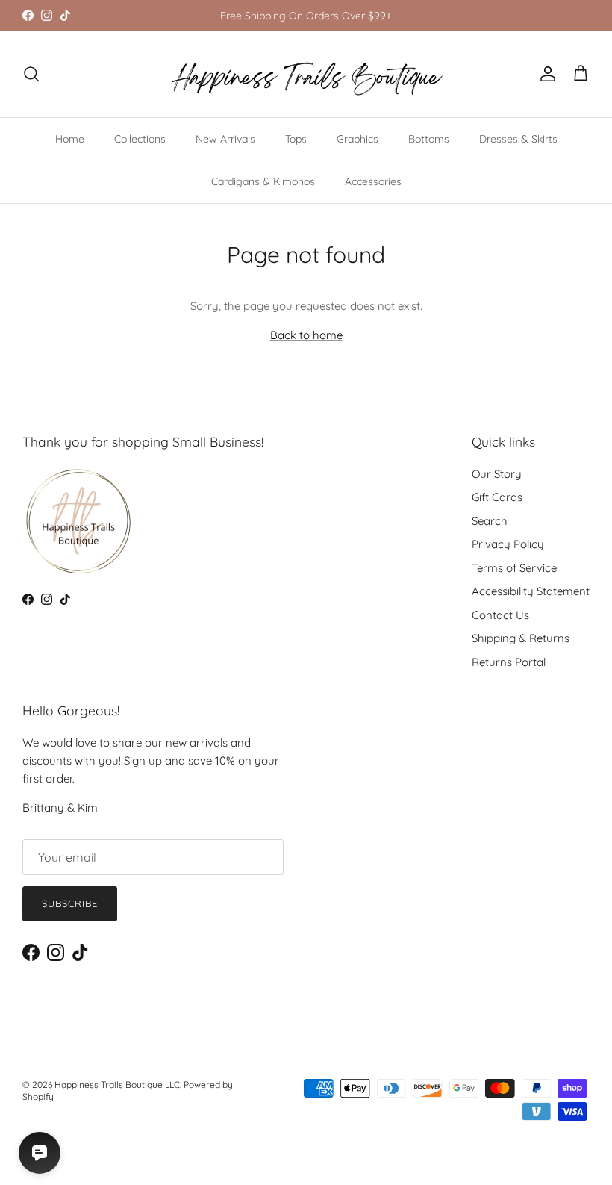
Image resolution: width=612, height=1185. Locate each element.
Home (69, 139)
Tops (296, 139)
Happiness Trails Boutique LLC (117, 1084)
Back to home (306, 335)
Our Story (497, 474)
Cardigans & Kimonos (263, 181)
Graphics (357, 139)
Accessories (373, 181)
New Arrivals (225, 139)
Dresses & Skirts (518, 139)
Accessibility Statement (531, 591)
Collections (140, 139)
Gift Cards (497, 497)
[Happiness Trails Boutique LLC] (306, 74)
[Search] (31, 74)
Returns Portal (509, 662)
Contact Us (500, 615)
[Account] (545, 74)
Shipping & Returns (520, 638)
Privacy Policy (508, 544)
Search (490, 521)
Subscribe (70, 903)
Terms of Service (514, 568)
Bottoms (428, 139)
